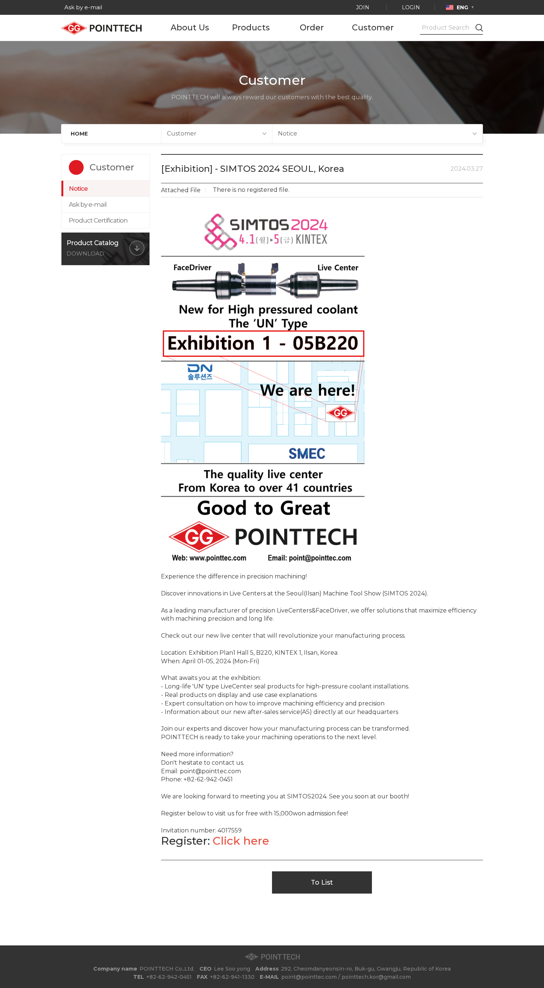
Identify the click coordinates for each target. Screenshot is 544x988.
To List (322, 882)
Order (312, 28)
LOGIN (411, 7)
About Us (190, 28)
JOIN (362, 7)
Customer (373, 28)
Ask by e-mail (82, 7)
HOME (79, 133)
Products (251, 28)
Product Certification (98, 220)
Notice (78, 188)
